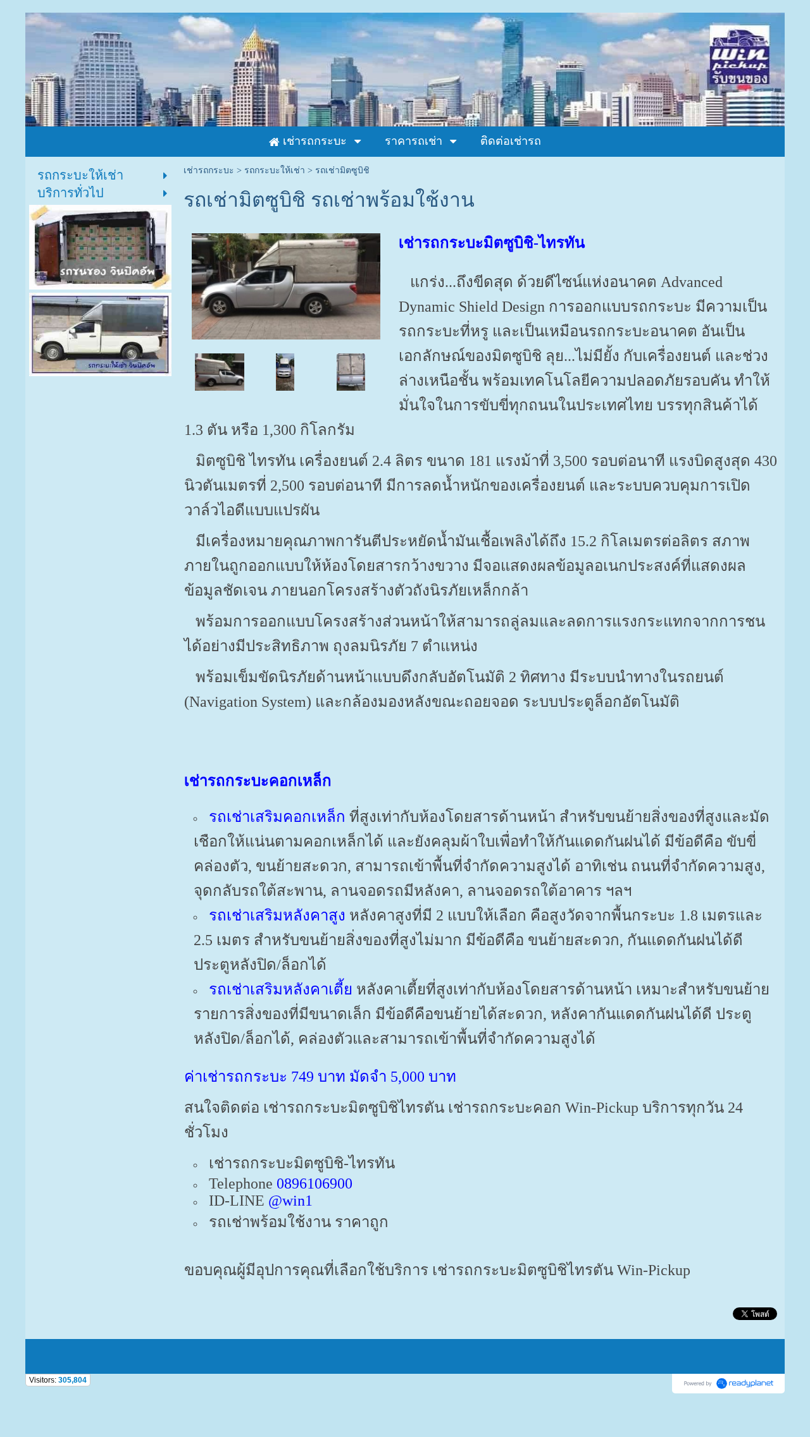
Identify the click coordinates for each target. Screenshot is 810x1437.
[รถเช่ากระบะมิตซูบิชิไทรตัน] (286, 284)
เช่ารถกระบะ (209, 170)
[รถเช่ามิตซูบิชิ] (219, 371)
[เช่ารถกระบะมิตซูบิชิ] (285, 371)
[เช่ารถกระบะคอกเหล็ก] (351, 371)
